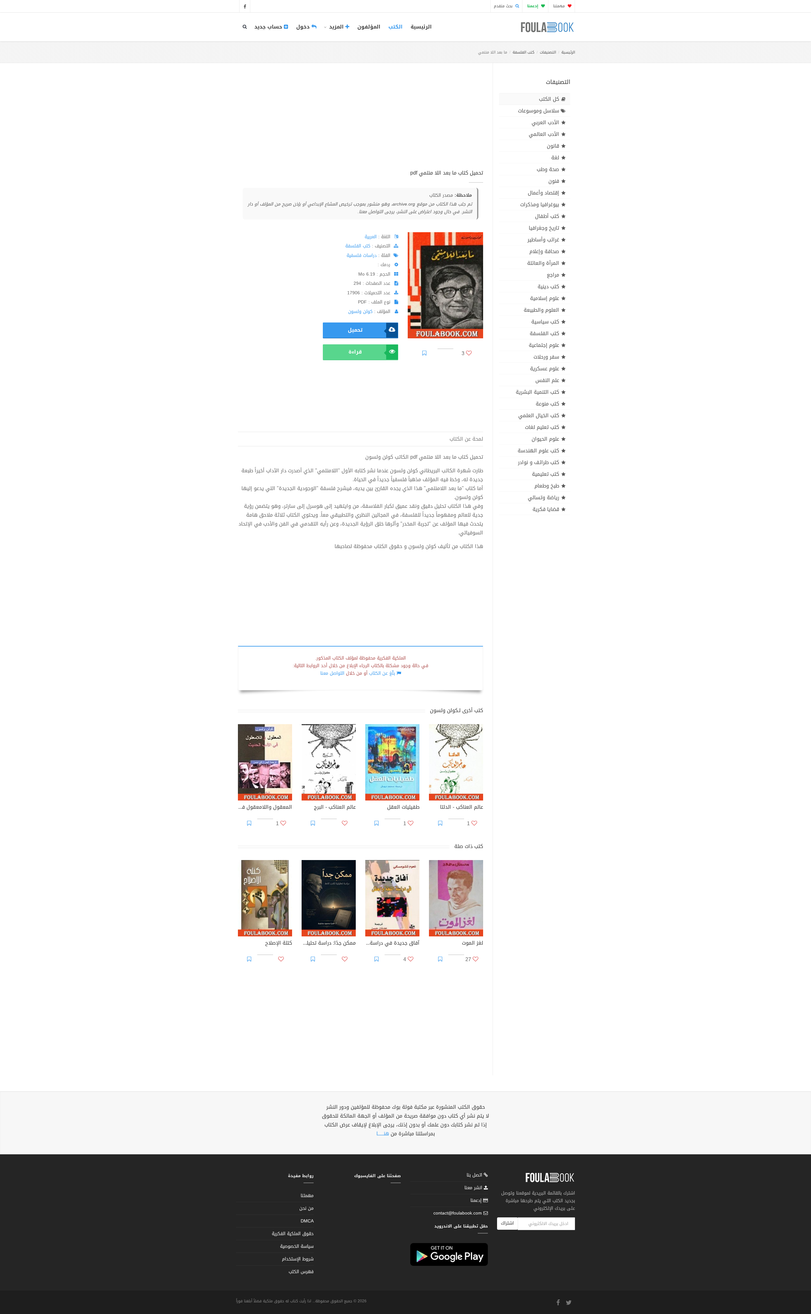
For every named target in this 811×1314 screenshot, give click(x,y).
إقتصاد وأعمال (543, 193)
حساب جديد (269, 27)
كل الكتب (549, 99)
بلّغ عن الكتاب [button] (382, 673)
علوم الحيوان (545, 439)
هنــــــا (382, 1134)
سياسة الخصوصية (297, 1246)
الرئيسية (421, 27)
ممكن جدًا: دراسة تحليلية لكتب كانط (329, 944)
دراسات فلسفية (362, 255)
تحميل (355, 330)
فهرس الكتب (301, 1271)
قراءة (355, 352)
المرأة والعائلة (543, 263)
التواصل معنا (332, 673)
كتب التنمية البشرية (537, 392)
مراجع (553, 275)
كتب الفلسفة (523, 52)
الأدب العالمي (544, 134)
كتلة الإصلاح (278, 944)
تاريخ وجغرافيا (544, 228)
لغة (555, 158)
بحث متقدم (504, 6)
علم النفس (547, 380)
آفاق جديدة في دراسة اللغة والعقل (392, 944)
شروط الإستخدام (298, 1259)
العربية (371, 237)
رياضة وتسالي (543, 497)
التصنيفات (548, 52)
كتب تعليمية (545, 474)
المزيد (336, 27)
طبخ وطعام (546, 486)
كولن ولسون (360, 311)
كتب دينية (548, 286)
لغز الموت (472, 944)
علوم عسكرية (544, 368)
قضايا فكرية (546, 509)
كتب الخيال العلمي (538, 415)
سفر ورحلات (546, 357)
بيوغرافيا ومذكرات (539, 204)
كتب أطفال (547, 216)
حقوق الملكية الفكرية (293, 1233)
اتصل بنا (475, 1175)
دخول (303, 27)
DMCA (307, 1221)
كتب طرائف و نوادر (538, 462)
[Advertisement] (360, 123)
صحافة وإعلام (544, 251)
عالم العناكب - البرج (335, 808)
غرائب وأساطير (543, 240)
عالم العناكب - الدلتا (461, 808)
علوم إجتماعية (544, 345)
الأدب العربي (545, 122)
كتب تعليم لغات (542, 427)
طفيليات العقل (403, 808)
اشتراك (507, 1223)
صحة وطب (548, 169)
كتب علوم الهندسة (538, 451)
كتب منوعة (547, 404)
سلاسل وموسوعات (538, 111)
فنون (553, 181)
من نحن (306, 1208)
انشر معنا (474, 1187)
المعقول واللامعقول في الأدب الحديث (265, 808)
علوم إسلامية (544, 298)
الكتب (395, 27)
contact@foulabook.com (457, 1213)
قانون (553, 146)
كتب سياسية (545, 322)
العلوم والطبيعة (541, 310)
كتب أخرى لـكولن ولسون (456, 710)
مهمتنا (559, 6)
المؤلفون (368, 27)
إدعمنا (476, 1200)
